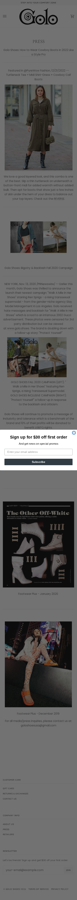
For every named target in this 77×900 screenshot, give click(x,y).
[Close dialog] (74, 432)
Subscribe (38, 461)
